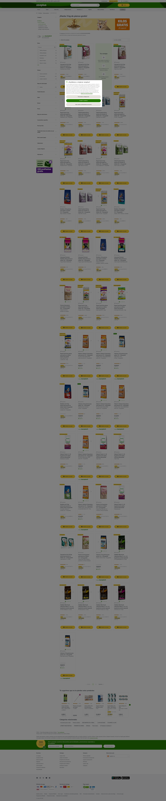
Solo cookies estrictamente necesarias (83, 104)
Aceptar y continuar (83, 100)
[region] (83, 93)
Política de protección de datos (86, 93)
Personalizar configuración (83, 96)
